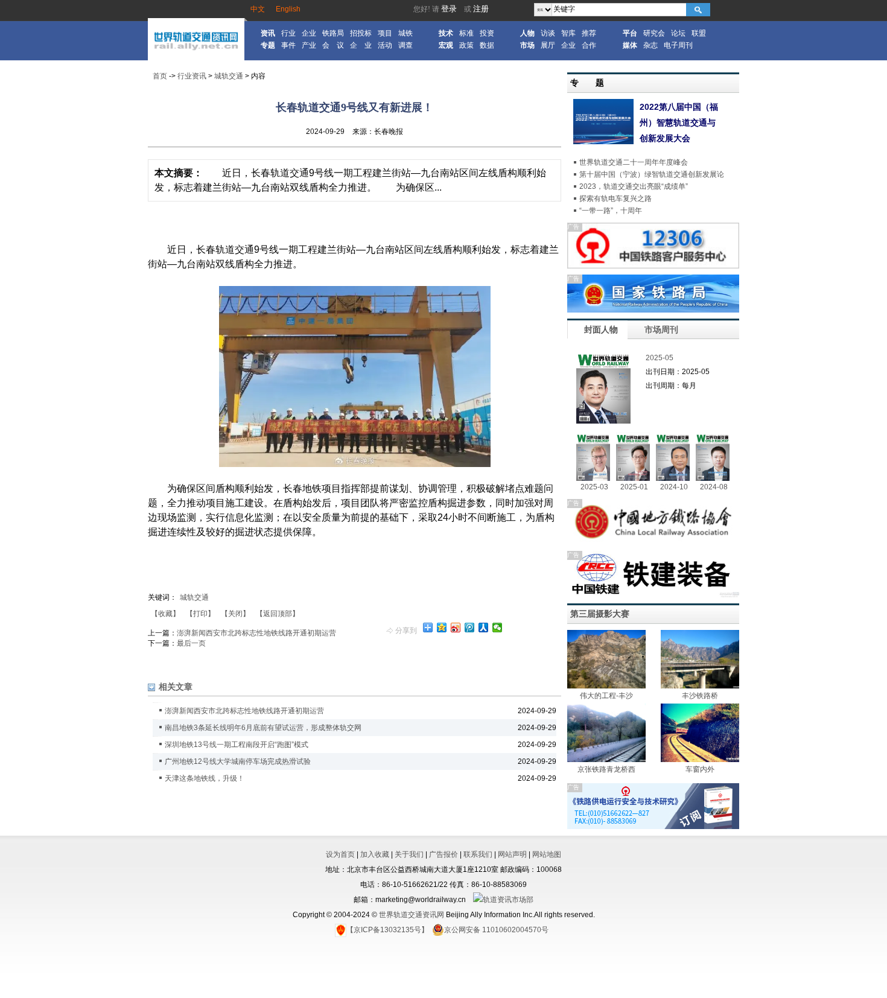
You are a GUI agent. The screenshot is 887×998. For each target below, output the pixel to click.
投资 (487, 33)
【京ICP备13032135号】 (387, 930)
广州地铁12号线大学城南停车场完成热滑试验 (238, 761)
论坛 (678, 33)
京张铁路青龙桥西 (606, 769)
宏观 (446, 45)
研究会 (654, 33)
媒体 (630, 45)
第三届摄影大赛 (599, 613)
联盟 (698, 33)
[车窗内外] (700, 759)
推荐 (589, 33)
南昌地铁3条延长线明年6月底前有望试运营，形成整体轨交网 (263, 727)
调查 (405, 45)
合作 (589, 45)
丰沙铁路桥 (700, 695)
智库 (568, 33)
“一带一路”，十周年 (610, 210)
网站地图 (546, 854)
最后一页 (191, 643)
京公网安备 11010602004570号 (496, 930)
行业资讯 (191, 76)
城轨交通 (228, 76)
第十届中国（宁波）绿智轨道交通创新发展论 (651, 174)
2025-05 (659, 358)
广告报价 (443, 854)
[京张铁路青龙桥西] (606, 759)
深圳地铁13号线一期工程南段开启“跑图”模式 (236, 744)
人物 (527, 33)
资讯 (268, 33)
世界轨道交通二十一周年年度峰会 (633, 162)
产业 (309, 45)
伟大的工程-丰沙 (606, 695)
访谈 (548, 33)
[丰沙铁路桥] (700, 686)
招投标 (361, 33)
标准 (466, 33)
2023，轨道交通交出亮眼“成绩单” (633, 186)
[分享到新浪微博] (456, 627)
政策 (466, 45)
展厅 (548, 45)
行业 (288, 33)
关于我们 (409, 854)
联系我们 (477, 854)
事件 (288, 45)
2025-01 (634, 487)
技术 (446, 33)
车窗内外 (699, 769)
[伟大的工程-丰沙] (606, 686)
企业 (309, 33)
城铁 (405, 33)
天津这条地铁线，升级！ (204, 778)
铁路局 (333, 33)
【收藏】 (165, 613)
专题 (268, 45)
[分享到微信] (497, 627)
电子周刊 (678, 45)
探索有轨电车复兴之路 (615, 198)
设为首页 (340, 854)
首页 (160, 76)
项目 (385, 33)
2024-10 (674, 487)
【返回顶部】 (277, 613)
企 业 (361, 45)
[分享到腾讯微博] (470, 627)
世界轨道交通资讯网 (411, 915)
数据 (487, 45)
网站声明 (512, 854)
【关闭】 (235, 613)
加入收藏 (374, 854)
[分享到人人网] (483, 627)
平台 (630, 33)
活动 (385, 45)
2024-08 (714, 487)
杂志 (650, 45)
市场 (527, 45)
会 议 (333, 45)
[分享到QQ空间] (442, 627)
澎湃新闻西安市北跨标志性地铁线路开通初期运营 (256, 633)
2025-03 (594, 487)
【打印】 (200, 613)
